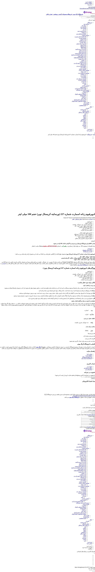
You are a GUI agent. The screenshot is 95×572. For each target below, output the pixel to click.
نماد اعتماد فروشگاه (87, 357)
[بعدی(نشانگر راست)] (93, 571)
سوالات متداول (88, 3)
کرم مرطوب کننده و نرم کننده (78, 54)
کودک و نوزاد (86, 91)
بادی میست (83, 109)
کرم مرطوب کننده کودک (80, 99)
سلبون (84, 123)
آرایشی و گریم (85, 85)
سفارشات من (88, 369)
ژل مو (84, 29)
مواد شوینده (86, 104)
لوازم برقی (86, 102)
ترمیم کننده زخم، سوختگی (82, 90)
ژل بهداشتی (83, 74)
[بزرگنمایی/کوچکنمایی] (94, 570)
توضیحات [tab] (90, 248)
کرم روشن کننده (82, 56)
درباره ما (90, 4)
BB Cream (83, 47)
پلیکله (84, 118)
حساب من (89, 366)
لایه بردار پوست (82, 59)
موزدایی (84, 83)
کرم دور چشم (82, 50)
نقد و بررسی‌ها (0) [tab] (87, 251)
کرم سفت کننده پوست (80, 53)
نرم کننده (84, 32)
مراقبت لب (83, 67)
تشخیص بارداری (82, 80)
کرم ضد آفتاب (82, 41)
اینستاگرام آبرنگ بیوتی (86, 358)
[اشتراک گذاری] (91, 570)
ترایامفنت (83, 119)
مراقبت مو (86, 24)
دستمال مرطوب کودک (80, 94)
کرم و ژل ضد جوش (81, 43)
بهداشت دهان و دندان (84, 70)
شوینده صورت (82, 38)
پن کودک (84, 97)
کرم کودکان (83, 64)
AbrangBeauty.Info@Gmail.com (87, 8)
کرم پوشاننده (83, 61)
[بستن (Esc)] (90, 570)
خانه (94, 134)
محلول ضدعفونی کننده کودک (79, 101)
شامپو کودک (83, 95)
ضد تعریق (83, 81)
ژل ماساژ (83, 60)
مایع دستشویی (82, 105)
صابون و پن (83, 76)
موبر (85, 84)
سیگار (84, 122)
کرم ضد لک (83, 46)
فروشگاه (90, 22)
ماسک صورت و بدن (81, 66)
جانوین (84, 126)
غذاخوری (84, 92)
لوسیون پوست (82, 68)
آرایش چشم (83, 87)
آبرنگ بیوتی (38, 347)
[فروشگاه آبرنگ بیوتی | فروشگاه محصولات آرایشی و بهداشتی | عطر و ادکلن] (89, 433)
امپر (85, 113)
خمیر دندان (83, 71)
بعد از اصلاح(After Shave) (80, 57)
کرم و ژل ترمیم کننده (80, 49)
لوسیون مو (83, 28)
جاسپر (84, 115)
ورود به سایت (91, 416)
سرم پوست (83, 39)
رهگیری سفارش (88, 368)
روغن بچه (83, 98)
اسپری (87, 108)
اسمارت (91, 219)
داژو (85, 127)
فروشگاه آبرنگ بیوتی (82, 265)
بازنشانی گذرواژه (91, 414)
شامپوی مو (83, 26)
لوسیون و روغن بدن (81, 78)
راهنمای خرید (89, 2)
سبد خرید (90, 129)
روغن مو (84, 25)
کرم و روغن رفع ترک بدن (80, 63)
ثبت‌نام (93, 378)
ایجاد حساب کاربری (90, 428)
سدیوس (84, 125)
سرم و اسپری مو (82, 31)
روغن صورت (83, 42)
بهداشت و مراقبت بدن (83, 73)
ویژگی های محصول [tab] (87, 250)
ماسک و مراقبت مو (81, 33)
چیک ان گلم (83, 120)
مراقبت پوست (85, 35)
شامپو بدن (83, 77)
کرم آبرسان (83, 45)
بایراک (84, 116)
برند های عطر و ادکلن (83, 112)
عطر (91, 106)
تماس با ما (89, 130)
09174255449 (91, 7)
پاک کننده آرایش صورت (80, 36)
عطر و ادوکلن (85, 111)
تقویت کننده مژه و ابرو (80, 88)
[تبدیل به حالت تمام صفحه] (93, 570)
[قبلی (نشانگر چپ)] (94, 571)
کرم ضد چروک (82, 52)
